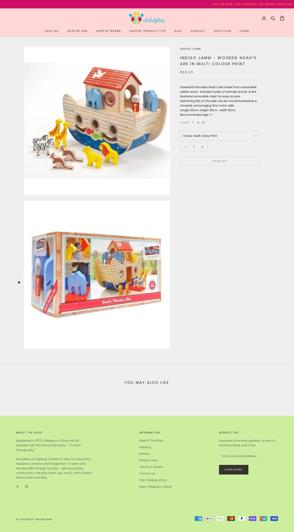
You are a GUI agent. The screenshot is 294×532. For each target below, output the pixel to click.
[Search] (273, 18)
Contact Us (147, 474)
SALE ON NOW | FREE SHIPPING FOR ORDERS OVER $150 (235, 4)
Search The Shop (151, 440)
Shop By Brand (108, 31)
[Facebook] (193, 122)
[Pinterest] (203, 122)
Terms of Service (151, 467)
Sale (178, 31)
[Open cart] (282, 18)
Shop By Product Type (147, 31)
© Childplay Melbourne (34, 519)
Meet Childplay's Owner (155, 487)
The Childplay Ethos (153, 480)
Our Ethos (223, 31)
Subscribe (234, 469)
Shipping (145, 447)
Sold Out (220, 161)
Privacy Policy (148, 460)
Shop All (52, 31)
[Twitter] (198, 122)
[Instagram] (26, 486)
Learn (244, 31)
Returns (144, 454)
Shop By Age (77, 31)
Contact (198, 31)
